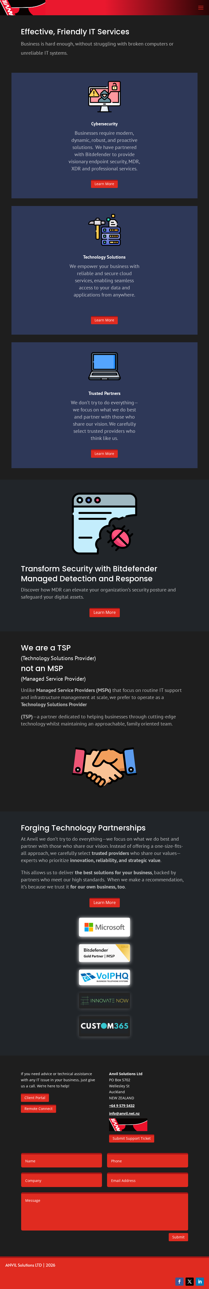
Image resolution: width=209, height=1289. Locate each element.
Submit (178, 1237)
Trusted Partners (104, 393)
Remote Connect (38, 1108)
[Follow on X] (190, 1282)
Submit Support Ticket (132, 1138)
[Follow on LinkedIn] (200, 1282)
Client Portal (34, 1097)
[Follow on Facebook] (179, 1282)
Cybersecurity (104, 124)
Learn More (104, 183)
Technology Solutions (104, 257)
